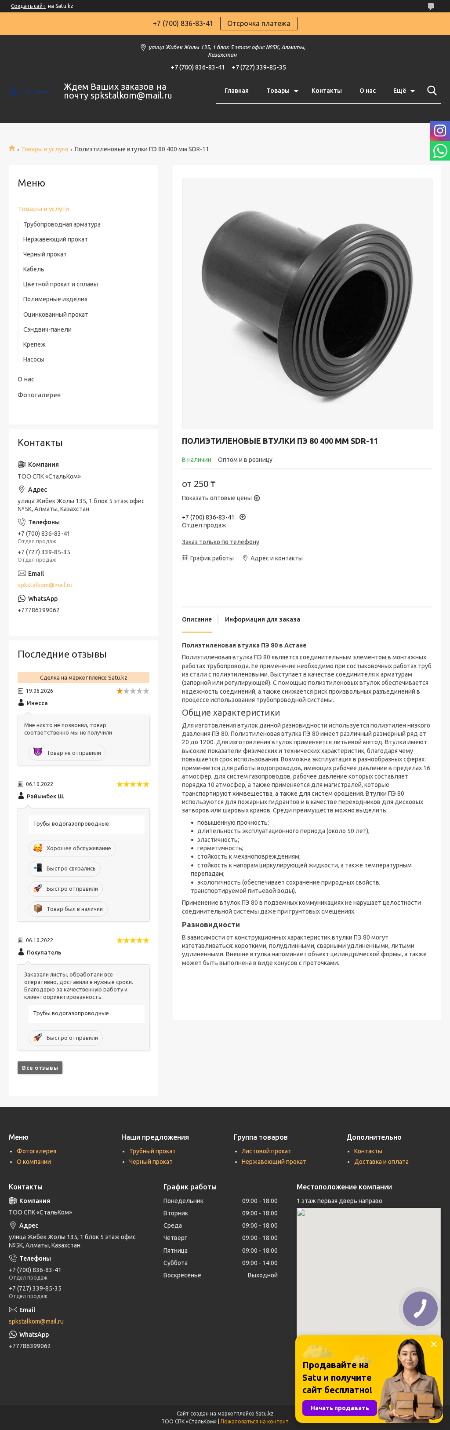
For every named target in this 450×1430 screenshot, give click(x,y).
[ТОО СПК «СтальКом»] (31, 91)
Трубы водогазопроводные (71, 823)
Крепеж (34, 344)
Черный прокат (45, 254)
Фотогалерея (39, 395)
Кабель (33, 269)
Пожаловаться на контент (255, 1421)
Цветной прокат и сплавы (60, 284)
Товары (278, 90)
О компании (34, 1161)
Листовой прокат (266, 1151)
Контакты (327, 90)
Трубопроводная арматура (62, 224)
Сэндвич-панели (47, 329)
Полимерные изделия (55, 299)
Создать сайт (28, 6)
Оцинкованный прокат (55, 314)
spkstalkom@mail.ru (45, 585)
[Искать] (430, 90)
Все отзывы (40, 1067)
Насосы (33, 359)
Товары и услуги (44, 149)
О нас (367, 90)
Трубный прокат (152, 1151)
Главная (237, 90)
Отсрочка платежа (258, 23)
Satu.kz (265, 1413)
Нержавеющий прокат (55, 239)
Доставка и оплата (381, 1161)
